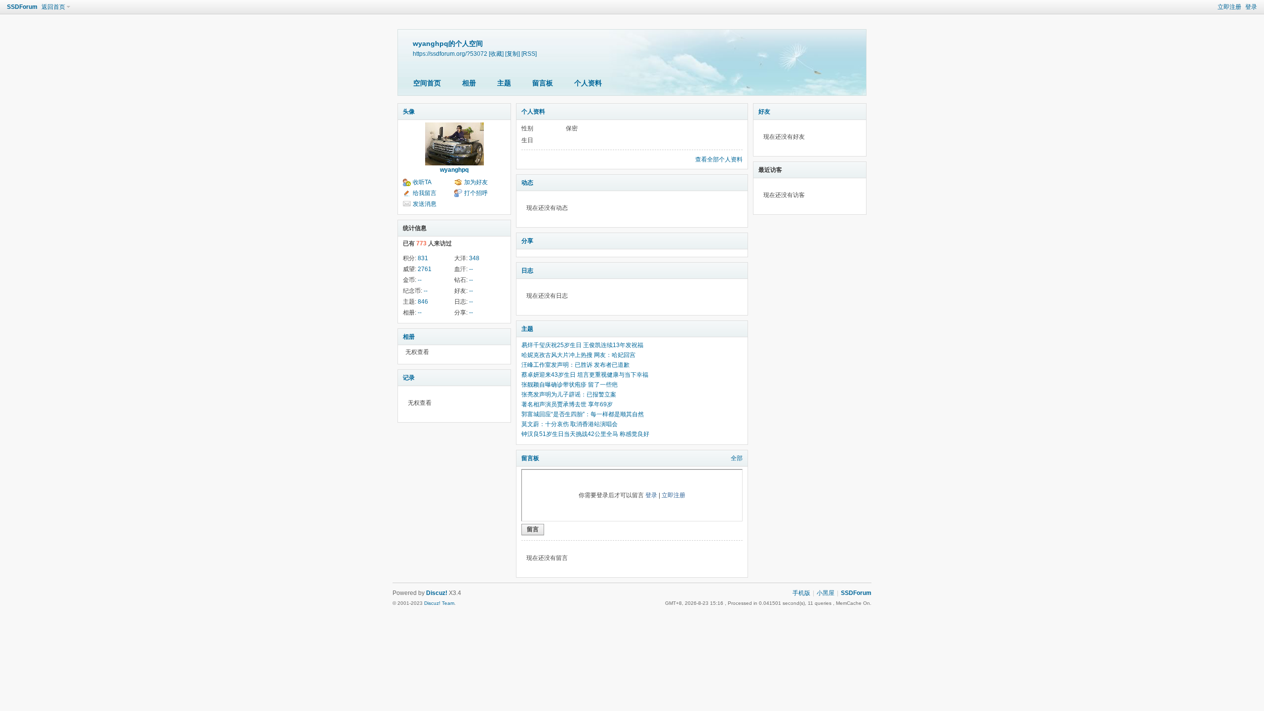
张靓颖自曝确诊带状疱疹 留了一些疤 (569, 384)
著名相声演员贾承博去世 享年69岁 (567, 404)
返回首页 (53, 6)
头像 (409, 111)
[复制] (512, 53)
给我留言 (424, 193)
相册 (469, 83)
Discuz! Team (439, 603)
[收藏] (496, 53)
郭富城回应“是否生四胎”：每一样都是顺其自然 (582, 414)
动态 (527, 182)
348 (474, 258)
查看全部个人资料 (719, 159)
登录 (1251, 6)
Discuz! (436, 593)
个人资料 (588, 83)
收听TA (422, 182)
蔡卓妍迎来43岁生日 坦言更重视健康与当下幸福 (584, 374)
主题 (504, 83)
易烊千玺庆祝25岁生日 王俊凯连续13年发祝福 (582, 345)
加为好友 (476, 182)
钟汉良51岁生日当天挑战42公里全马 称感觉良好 (585, 434)
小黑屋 (825, 593)
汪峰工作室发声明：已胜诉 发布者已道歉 (575, 364)
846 (423, 301)
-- (471, 269)
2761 (425, 269)
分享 (527, 240)
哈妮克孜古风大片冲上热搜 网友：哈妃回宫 (578, 355)
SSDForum (22, 6)
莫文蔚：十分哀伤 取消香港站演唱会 (569, 424)
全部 (737, 458)
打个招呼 (476, 193)
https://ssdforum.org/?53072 (450, 53)
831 (423, 258)
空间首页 (427, 83)
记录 (409, 377)
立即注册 (1229, 6)
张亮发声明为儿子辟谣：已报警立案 (568, 394)
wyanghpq (454, 169)
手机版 (801, 593)
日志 (527, 270)
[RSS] (529, 53)
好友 (764, 111)
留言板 (542, 83)
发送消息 (424, 203)
